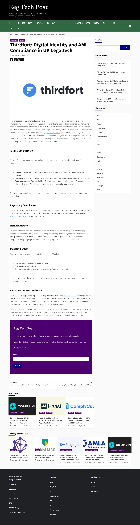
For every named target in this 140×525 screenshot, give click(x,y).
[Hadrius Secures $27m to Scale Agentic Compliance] (20, 445)
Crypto (99, 132)
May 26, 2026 (82, 426)
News (88, 23)
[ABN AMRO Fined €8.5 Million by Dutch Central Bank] (45, 445)
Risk (103, 23)
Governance (65, 23)
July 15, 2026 (51, 460)
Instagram (94, 491)
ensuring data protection (20, 216)
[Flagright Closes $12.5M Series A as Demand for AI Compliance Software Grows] (70, 445)
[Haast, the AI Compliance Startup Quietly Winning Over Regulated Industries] (51, 406)
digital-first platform (52, 133)
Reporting (100, 177)
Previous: (30, 383)
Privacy (96, 23)
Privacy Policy (14, 508)
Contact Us (13, 489)
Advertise (12, 494)
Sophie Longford (41, 460)
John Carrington (45, 426)
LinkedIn (94, 482)
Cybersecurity (43, 23)
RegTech (12, 23)
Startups (79, 23)
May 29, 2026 (55, 426)
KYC (98, 161)
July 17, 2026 (24, 460)
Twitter (93, 487)
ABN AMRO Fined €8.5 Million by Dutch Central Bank (111, 73)
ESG (98, 149)
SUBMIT (17, 366)
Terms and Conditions (17, 512)
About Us (111, 23)
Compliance (27, 23)
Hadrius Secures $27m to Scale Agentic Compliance (110, 64)
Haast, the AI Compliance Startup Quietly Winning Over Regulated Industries (50, 420)
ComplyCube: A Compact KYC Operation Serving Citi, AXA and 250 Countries (79, 420)
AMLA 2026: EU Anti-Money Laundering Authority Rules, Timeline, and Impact (111, 91)
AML (98, 120)
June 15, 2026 (24, 426)
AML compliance (69, 296)
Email (15, 354)
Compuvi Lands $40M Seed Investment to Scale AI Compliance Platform (20, 420)
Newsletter (14, 29)
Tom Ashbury (15, 55)
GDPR (99, 153)
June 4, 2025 (24, 55)
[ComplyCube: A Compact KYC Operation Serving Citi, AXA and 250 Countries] (80, 406)
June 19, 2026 (76, 462)
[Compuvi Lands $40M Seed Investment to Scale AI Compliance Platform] (22, 406)
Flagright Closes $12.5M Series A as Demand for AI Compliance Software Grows (112, 82)
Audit (99, 124)
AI (19, 23)
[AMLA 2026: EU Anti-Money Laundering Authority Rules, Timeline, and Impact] (95, 445)
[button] (130, 26)
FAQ (10, 503)
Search (98, 39)
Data (54, 23)
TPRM (99, 190)
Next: (75, 383)
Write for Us (13, 498)
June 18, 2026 (100, 462)
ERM (98, 145)
